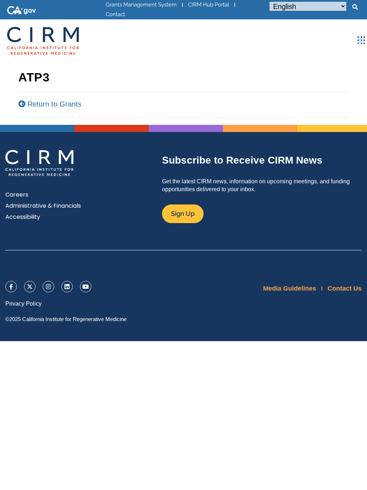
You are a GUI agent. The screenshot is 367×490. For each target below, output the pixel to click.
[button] (355, 7)
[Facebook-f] (11, 286)
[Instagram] (48, 286)
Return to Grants (53, 104)
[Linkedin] (67, 286)
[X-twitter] (29, 286)
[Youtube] (85, 286)
